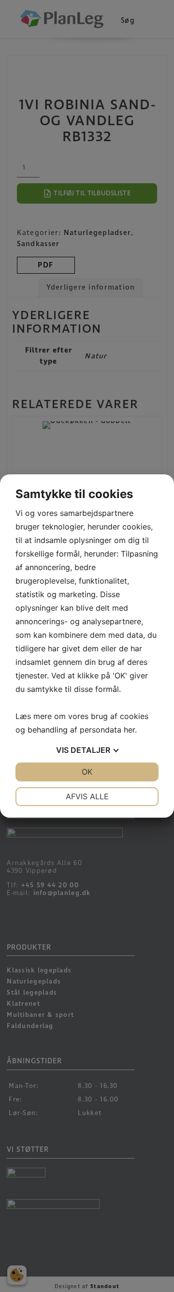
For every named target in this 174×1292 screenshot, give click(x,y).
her (129, 729)
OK (87, 772)
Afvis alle (87, 796)
